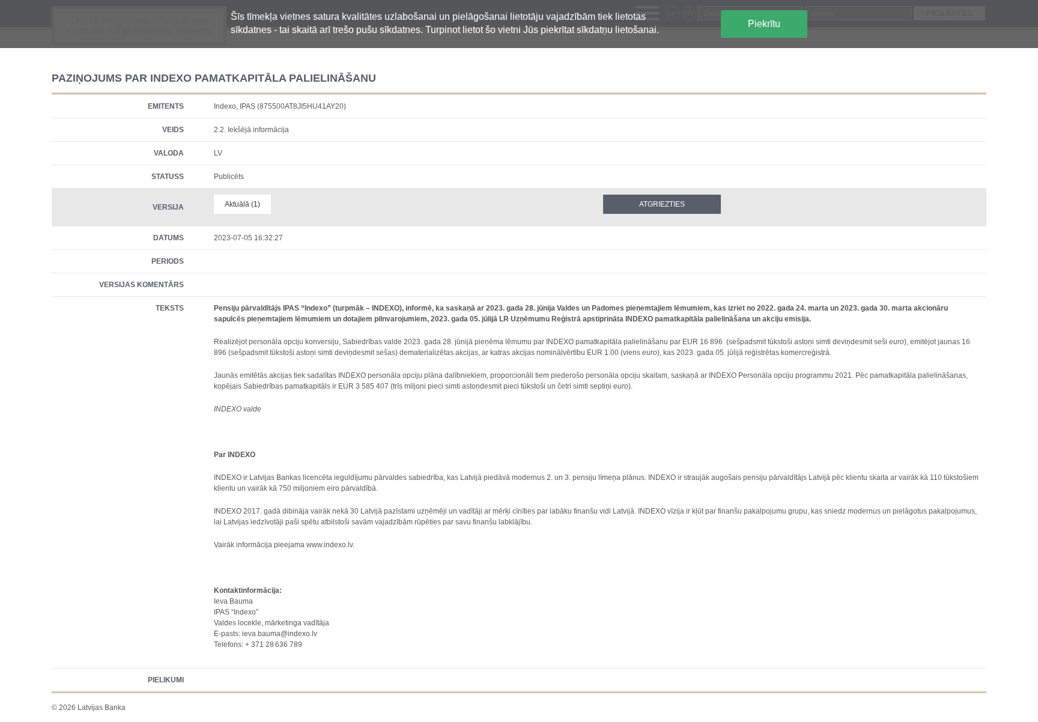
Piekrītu (764, 24)
